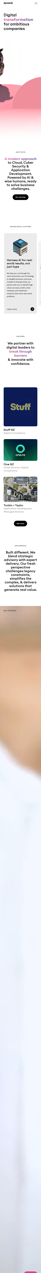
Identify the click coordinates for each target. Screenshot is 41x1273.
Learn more (12, 309)
